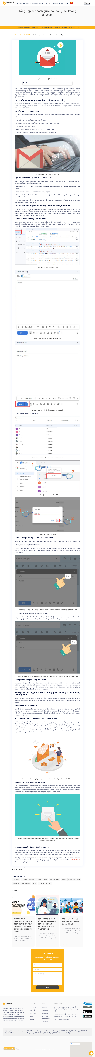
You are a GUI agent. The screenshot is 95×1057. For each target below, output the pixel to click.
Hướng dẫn (45, 1021)
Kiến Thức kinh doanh (61, 27)
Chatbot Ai (16, 883)
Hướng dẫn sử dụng (41, 879)
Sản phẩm (26, 3)
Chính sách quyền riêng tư (46, 1017)
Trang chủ (33, 1007)
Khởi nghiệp (72, 27)
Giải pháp (35, 3)
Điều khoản (54, 3)
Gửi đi (47, 987)
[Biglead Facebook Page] (87, 1009)
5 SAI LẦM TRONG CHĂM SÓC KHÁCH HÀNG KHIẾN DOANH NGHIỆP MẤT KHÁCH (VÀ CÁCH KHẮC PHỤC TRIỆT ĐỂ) (47, 924)
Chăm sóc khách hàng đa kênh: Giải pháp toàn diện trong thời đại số (70, 921)
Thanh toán (45, 1010)
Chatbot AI (35, 27)
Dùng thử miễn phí (9, 1048)
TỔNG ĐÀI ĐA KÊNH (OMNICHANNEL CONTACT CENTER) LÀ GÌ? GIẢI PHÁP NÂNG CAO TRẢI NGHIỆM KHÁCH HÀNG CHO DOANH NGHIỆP (23, 925)
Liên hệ (66, 3)
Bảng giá (41, 3)
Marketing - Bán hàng (24, 27)
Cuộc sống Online (54, 879)
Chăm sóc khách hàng (47, 27)
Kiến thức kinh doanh (74, 879)
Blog (46, 3)
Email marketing (25, 883)
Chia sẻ (25, 868)
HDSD (61, 3)
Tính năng (19, 3)
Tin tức (34, 883)
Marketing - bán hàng (28, 879)
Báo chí (64, 879)
